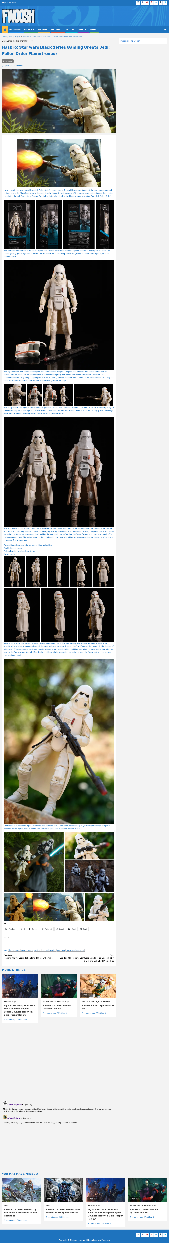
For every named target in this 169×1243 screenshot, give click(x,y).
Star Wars (24, 41)
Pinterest (56, 29)
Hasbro (16, 41)
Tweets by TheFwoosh (130, 41)
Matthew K (19, 66)
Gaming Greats (26, 950)
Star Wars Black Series (75, 950)
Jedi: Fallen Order (48, 950)
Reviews (7, 1001)
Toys (31, 41)
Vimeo (93, 29)
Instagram (14, 29)
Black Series (7, 41)
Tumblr (82, 29)
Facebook (29, 29)
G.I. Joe (46, 1001)
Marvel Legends (95, 1001)
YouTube (42, 29)
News (6, 1205)
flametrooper (14, 950)
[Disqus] (59, 1061)
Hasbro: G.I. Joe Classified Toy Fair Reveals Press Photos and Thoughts (20, 1212)
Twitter (70, 29)
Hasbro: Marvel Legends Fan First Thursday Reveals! (28, 956)
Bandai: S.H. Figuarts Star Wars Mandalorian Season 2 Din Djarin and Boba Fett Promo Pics (87, 958)
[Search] (165, 29)
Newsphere (92, 1240)
